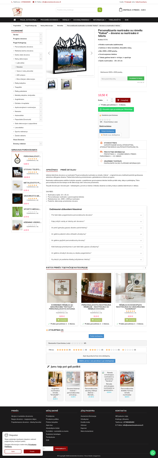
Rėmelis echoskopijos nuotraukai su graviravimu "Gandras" (130, 307)
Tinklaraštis (115, 20)
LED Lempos (21, 75)
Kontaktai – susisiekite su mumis (57, 431)
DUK (126, 20)
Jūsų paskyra (88, 411)
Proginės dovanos (49, 20)
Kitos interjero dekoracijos (26, 79)
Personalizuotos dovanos (24, 47)
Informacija (98, 20)
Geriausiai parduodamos (24, 150)
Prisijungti (127, 2)
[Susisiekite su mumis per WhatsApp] (153, 453)
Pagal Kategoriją (28, 20)
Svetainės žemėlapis (53, 434)
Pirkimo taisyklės (52, 422)
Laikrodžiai (20, 63)
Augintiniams (19, 99)
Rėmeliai (20, 67)
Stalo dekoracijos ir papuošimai (26, 123)
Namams (18, 111)
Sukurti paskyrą (141, 2)
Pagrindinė (17, 31)
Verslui (65, 20)
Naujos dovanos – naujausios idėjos (23, 419)
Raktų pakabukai (21, 91)
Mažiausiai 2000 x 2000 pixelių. (112, 72)
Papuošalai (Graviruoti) (23, 119)
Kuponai (84, 428)
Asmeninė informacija (88, 416)
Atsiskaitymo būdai (52, 428)
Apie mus (49, 425)
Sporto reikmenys (21, 131)
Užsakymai (84, 419)
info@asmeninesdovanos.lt (51, 2)
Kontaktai (120, 411)
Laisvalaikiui (19, 127)
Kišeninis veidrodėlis (33, 222)
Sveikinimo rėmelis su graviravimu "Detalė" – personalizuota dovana (62, 307)
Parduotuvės (50, 437)
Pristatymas (50, 416)
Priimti (32, 451)
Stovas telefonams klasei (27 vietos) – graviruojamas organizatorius (33, 169)
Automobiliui (19, 115)
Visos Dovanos (18, 140)
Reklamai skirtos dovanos (24, 51)
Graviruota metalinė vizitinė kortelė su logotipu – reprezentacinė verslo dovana (33, 196)
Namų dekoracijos (21, 59)
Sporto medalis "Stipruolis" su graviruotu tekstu (33, 209)
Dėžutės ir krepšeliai (22, 103)
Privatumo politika (52, 419)
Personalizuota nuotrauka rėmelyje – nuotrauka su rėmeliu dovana (96, 307)
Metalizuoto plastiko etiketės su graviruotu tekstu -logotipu (33, 183)
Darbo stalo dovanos (22, 55)
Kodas (100, 40)
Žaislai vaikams (20, 136)
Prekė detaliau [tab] (68, 170)
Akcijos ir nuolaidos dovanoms (22, 416)
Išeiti (13, 451)
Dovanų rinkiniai (81, 20)
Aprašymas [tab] (52, 170)
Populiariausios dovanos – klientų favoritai (26, 422)
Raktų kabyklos (20, 83)
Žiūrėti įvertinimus (105, 126)
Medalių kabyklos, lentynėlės (25, 95)
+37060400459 (26, 2)
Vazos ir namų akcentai (25, 71)
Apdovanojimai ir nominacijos (25, 107)
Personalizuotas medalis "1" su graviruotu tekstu (33, 156)
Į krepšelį (122, 100)
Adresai (83, 425)
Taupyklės (18, 87)
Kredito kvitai (85, 422)
